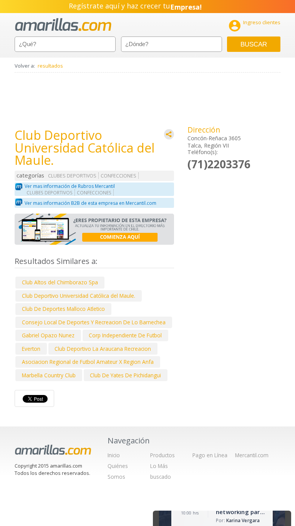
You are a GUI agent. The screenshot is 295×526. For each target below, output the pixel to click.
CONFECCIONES (118, 176)
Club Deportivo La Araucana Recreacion (103, 348)
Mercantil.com (251, 455)
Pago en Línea (209, 455)
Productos (162, 455)
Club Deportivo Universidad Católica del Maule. (78, 295)
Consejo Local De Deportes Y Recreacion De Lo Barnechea (94, 322)
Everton (31, 348)
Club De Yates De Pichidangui (125, 375)
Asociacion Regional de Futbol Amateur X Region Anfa (88, 361)
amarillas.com (63, 25)
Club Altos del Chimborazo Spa (60, 282)
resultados (50, 65)
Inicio (114, 455)
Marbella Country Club (49, 375)
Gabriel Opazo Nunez (48, 335)
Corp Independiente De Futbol (125, 335)
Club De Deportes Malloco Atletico (63, 308)
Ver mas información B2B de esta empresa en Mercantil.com (90, 203)
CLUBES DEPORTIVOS (72, 176)
